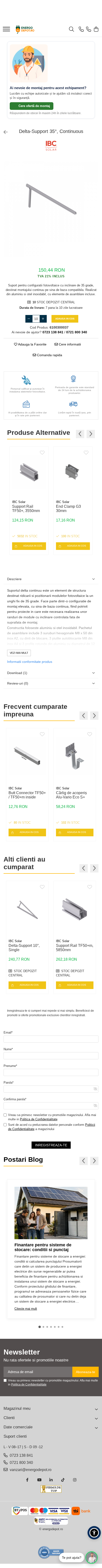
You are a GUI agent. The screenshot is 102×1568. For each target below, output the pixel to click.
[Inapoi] (3, 132)
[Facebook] (27, 1480)
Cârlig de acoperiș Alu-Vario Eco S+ (71, 795)
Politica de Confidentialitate (38, 1119)
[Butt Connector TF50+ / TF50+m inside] (27, 756)
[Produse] (6, 29)
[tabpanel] (51, 209)
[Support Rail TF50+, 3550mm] (29, 472)
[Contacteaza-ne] (81, 29)
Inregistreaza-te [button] (51, 1145)
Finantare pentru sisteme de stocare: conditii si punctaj (42, 1247)
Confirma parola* (15, 1099)
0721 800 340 (21, 1463)
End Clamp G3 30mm (68, 508)
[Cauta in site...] (71, 29)
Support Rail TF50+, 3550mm (26, 508)
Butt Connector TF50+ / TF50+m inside (27, 795)
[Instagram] (75, 1480)
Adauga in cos (64, 318)
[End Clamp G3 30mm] (73, 472)
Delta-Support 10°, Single (24, 948)
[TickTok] (63, 1480)
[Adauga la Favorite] (42, 453)
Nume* (8, 1049)
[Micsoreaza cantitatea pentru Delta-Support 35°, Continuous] (28, 319)
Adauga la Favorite (31, 344)
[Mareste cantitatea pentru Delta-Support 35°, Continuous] (43, 319)
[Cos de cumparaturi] (95, 29)
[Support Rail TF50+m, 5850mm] (74, 908)
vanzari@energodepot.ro (30, 1470)
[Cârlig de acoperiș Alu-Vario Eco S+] (74, 756)
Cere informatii (69, 344)
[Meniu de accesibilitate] (94, 1532)
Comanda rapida (49, 355)
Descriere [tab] (14, 579)
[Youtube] (39, 1480)
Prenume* (10, 1066)
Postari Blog (23, 1159)
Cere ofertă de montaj (34, 106)
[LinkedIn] (51, 1480)
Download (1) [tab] (17, 673)
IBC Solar (18, 502)
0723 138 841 (21, 1455)
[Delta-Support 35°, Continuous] (51, 209)
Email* (8, 1032)
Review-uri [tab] (17, 683)
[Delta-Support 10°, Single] (27, 908)
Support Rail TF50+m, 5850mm (74, 948)
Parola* (9, 1082)
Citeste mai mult (25, 1308)
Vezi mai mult (19, 652)
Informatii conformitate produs (29, 662)
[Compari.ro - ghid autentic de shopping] (51, 1552)
